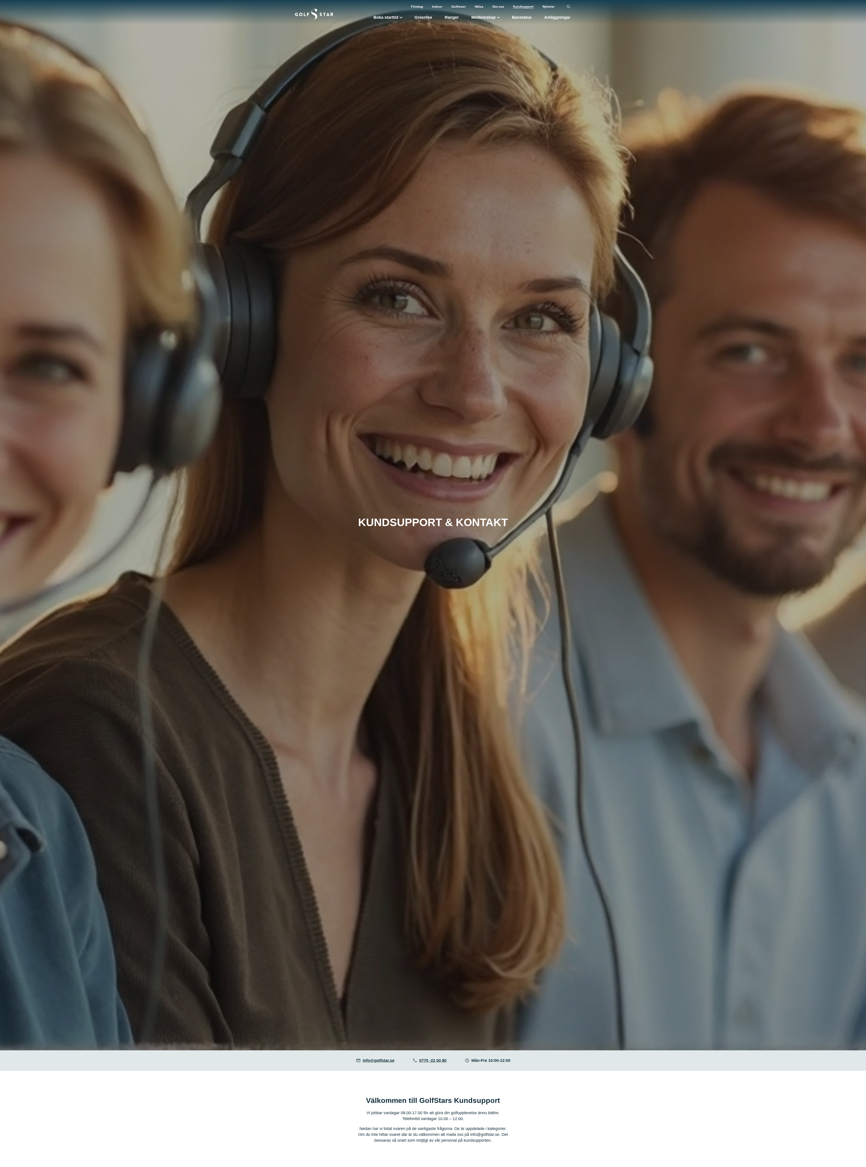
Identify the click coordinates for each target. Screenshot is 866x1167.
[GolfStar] (314, 14)
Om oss (498, 6)
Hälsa (479, 6)
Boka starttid (385, 17)
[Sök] (568, 7)
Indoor (437, 6)
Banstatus (522, 17)
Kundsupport (523, 6)
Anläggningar (557, 17)
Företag (417, 6)
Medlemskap (483, 17)
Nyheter (549, 6)
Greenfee (423, 17)
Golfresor (458, 6)
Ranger (452, 17)
